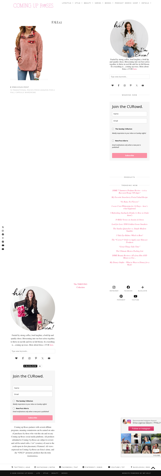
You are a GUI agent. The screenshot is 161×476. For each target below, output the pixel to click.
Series (98, 3)
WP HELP (147, 473)
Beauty (87, 3)
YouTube (117, 467)
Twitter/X (21, 467)
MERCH (128, 3)
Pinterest (93, 467)
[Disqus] (56, 128)
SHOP (135, 3)
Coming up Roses (25, 473)
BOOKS (108, 3)
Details (145, 3)
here (135, 69)
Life (38, 473)
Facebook (69, 467)
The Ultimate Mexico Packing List (129, 251)
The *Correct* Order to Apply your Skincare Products (130, 240)
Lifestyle (66, 3)
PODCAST (119, 3)
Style (77, 3)
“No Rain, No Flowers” (129, 201)
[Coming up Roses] (33, 6)
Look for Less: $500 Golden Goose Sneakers (129, 224)
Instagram (45, 467)
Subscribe (129, 155)
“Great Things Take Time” (129, 246)
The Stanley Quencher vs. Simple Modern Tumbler (129, 229)
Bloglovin (141, 467)
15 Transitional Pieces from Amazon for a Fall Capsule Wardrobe (32, 89)
